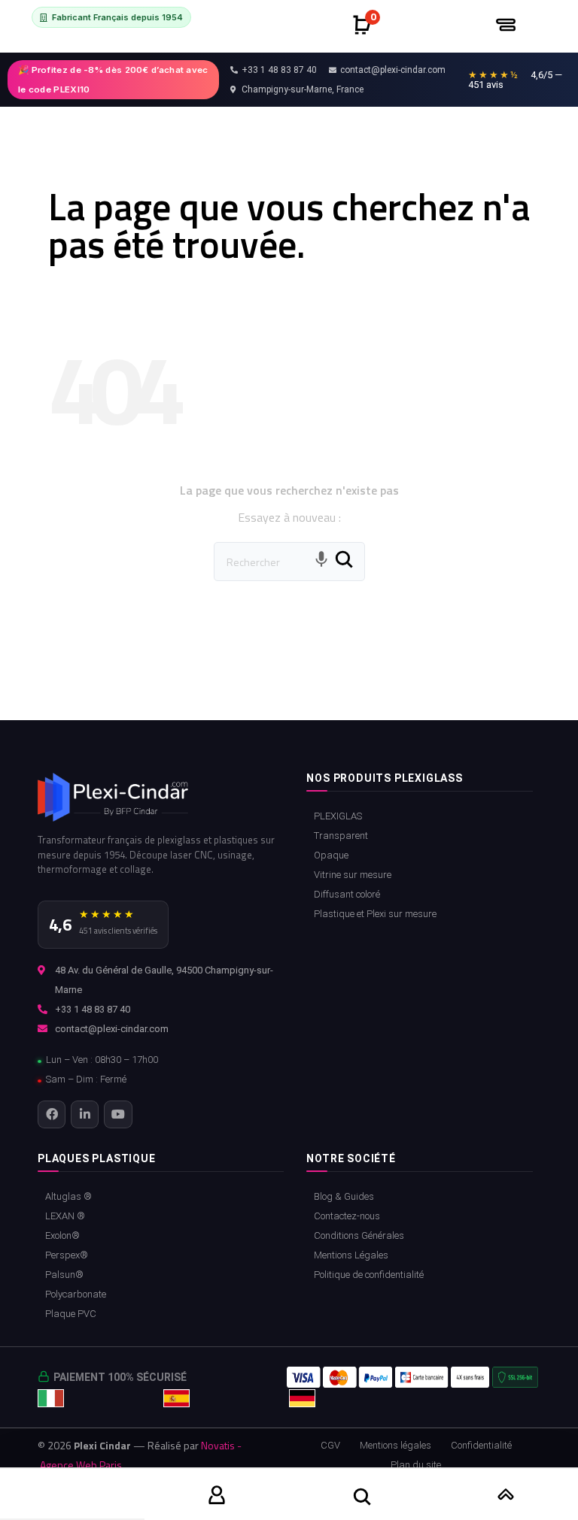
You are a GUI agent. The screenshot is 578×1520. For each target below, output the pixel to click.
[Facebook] (51, 1114)
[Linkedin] (85, 1114)
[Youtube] (118, 1114)
